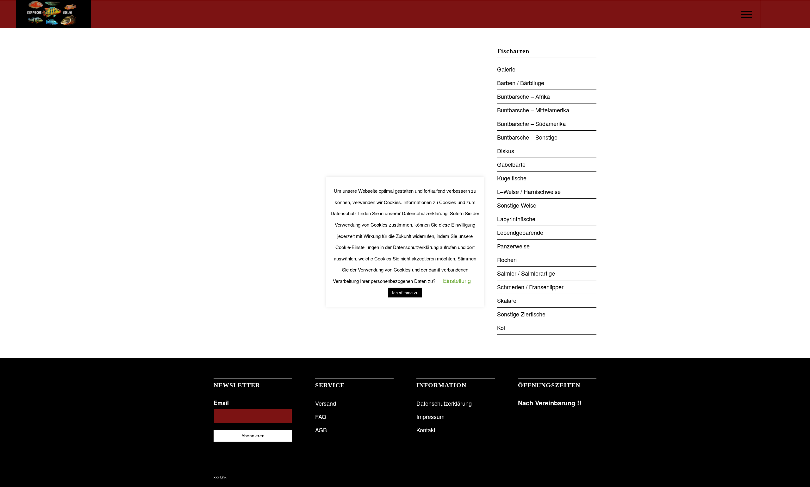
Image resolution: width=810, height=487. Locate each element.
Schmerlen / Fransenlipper (530, 287)
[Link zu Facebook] (770, 14)
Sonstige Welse (516, 205)
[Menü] (744, 14)
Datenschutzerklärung (444, 403)
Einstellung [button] (457, 280)
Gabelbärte (511, 164)
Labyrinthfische (516, 219)
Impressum (430, 416)
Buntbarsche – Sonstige (527, 137)
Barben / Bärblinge (520, 82)
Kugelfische (511, 178)
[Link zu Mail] (789, 14)
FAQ (320, 416)
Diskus (505, 151)
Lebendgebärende (520, 232)
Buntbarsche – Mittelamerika (533, 110)
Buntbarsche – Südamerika (531, 123)
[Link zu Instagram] (779, 14)
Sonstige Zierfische (521, 314)
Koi (501, 327)
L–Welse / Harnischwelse (529, 191)
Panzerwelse (513, 246)
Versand (325, 403)
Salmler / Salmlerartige (526, 273)
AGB (321, 430)
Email (221, 402)
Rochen (507, 259)
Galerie (506, 69)
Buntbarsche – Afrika (523, 96)
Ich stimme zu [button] (405, 293)
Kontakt (425, 430)
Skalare (506, 300)
